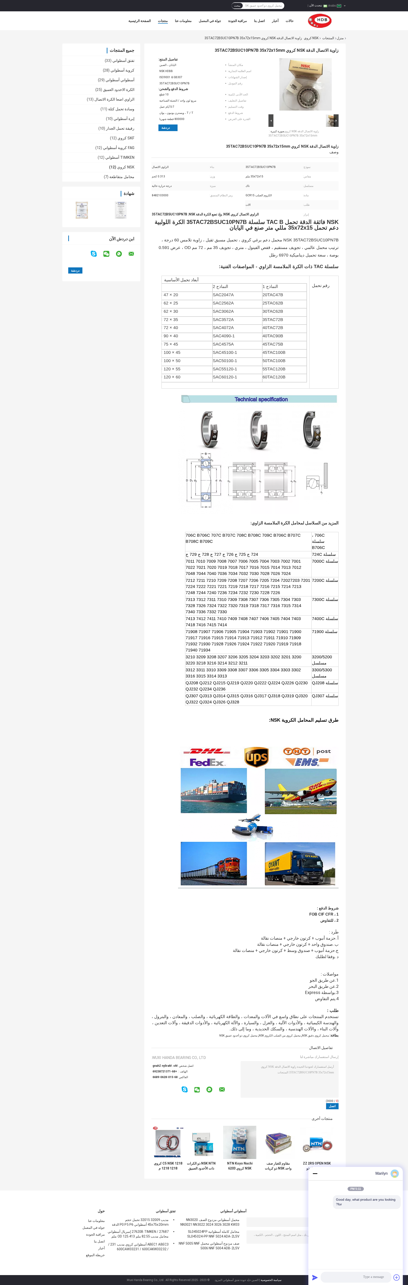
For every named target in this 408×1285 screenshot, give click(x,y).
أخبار (275, 21)
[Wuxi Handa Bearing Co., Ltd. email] (134, 253)
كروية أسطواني (122, 70)
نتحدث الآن (315, 5)
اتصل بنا (259, 21)
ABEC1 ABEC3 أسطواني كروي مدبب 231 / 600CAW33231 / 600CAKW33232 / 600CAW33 (138, 1247)
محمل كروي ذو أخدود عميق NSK (238, 1035)
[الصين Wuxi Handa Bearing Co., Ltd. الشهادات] (81, 210)
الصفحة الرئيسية (139, 21)
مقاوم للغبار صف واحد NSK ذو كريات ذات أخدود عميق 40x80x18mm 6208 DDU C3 (278, 1165)
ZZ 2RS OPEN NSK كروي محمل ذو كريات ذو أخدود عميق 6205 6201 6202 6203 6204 (317, 1165)
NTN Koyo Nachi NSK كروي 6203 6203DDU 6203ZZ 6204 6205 (239, 1165)
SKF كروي (126, 138)
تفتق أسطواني (123, 60)
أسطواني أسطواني (120, 80)
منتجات (163, 21)
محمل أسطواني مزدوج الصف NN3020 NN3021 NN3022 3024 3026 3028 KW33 (209, 1222)
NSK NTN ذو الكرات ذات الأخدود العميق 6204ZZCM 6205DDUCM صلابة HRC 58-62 (201, 1165)
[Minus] (315, 1173)
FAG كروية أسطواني (118, 148)
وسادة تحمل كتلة (121, 109)
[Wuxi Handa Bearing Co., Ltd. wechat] (109, 253)
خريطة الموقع (95, 1255)
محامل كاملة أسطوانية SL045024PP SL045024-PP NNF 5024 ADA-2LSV (213, 1234)
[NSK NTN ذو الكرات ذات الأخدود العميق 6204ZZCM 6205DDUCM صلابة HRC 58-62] (201, 1142)
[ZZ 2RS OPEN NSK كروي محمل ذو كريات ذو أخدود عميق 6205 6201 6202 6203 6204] (316, 1142)
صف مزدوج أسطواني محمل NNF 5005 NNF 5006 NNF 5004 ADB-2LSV (209, 1246)
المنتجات (328, 38)
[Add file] (396, 1277)
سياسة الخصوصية (271, 1280)
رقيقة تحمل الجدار (120, 128)
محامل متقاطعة (121, 177)
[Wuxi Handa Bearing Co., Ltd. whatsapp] (122, 253)
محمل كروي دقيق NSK (315, 1035)
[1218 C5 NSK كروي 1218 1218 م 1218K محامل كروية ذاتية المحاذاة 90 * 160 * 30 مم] (168, 1142)
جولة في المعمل (210, 21)
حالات (290, 21)
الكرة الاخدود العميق (118, 89)
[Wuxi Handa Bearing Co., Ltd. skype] (97, 253)
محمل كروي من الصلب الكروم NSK (280, 1035)
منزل (340, 38)
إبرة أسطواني (124, 118)
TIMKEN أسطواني (119, 157)
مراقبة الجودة (237, 21)
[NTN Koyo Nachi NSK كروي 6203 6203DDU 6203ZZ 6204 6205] (239, 1142)
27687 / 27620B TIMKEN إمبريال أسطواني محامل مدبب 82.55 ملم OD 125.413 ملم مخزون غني (138, 1235)
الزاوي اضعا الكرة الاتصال (114, 99)
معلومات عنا (183, 21)
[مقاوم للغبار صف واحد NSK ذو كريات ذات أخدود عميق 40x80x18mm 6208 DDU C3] (278, 1142)
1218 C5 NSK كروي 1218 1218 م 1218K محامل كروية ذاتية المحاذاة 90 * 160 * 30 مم (168, 1165)
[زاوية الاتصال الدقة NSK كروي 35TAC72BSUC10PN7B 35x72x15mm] (305, 85)
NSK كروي (311, 38)
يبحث (237, 5)
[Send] (315, 1277)
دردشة (166, 127)
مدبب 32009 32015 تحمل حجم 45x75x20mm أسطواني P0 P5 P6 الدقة (140, 1222)
